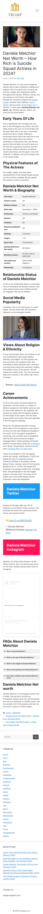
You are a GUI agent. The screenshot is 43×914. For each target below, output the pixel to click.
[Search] (36, 737)
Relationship (8, 816)
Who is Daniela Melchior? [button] (16, 651)
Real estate (7, 812)
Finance (6, 785)
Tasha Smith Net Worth (25, 384)
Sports (5, 819)
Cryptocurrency (9, 778)
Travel (5, 829)
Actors (8, 713)
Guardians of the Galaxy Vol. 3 (25, 105)
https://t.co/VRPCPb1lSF (20, 520)
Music (5, 809)
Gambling (7, 789)
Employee (7, 782)
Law (4, 806)
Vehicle (6, 836)
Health (5, 795)
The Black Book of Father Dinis (19, 449)
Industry (6, 799)
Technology (7, 822)
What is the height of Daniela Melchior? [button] (21, 664)
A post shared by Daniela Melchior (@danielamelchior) (22, 633)
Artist (5, 758)
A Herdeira (35, 444)
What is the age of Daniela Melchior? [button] (20, 657)
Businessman (8, 768)
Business (6, 765)
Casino (5, 772)
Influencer (7, 802)
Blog (4, 761)
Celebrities (16, 713)
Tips (4, 826)
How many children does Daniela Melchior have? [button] (22, 677)
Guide (5, 792)
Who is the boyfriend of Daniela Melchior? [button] (22, 670)
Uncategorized (9, 833)
